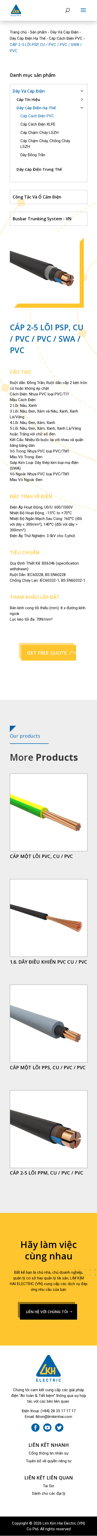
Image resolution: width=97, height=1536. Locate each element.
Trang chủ (18, 32)
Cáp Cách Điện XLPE (37, 124)
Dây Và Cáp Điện (64, 32)
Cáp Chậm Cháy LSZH (39, 132)
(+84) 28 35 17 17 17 (58, 1411)
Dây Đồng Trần (32, 155)
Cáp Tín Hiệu (28, 99)
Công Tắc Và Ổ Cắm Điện (37, 197)
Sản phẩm (38, 32)
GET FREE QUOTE (47, 653)
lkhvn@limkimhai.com (54, 1416)
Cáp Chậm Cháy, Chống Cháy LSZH (45, 144)
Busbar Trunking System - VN (42, 219)
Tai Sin (48, 1486)
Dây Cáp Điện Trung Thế (39, 169)
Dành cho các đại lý (48, 1493)
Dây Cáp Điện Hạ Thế (28, 38)
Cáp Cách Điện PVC (66, 38)
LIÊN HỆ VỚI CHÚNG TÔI (47, 1311)
